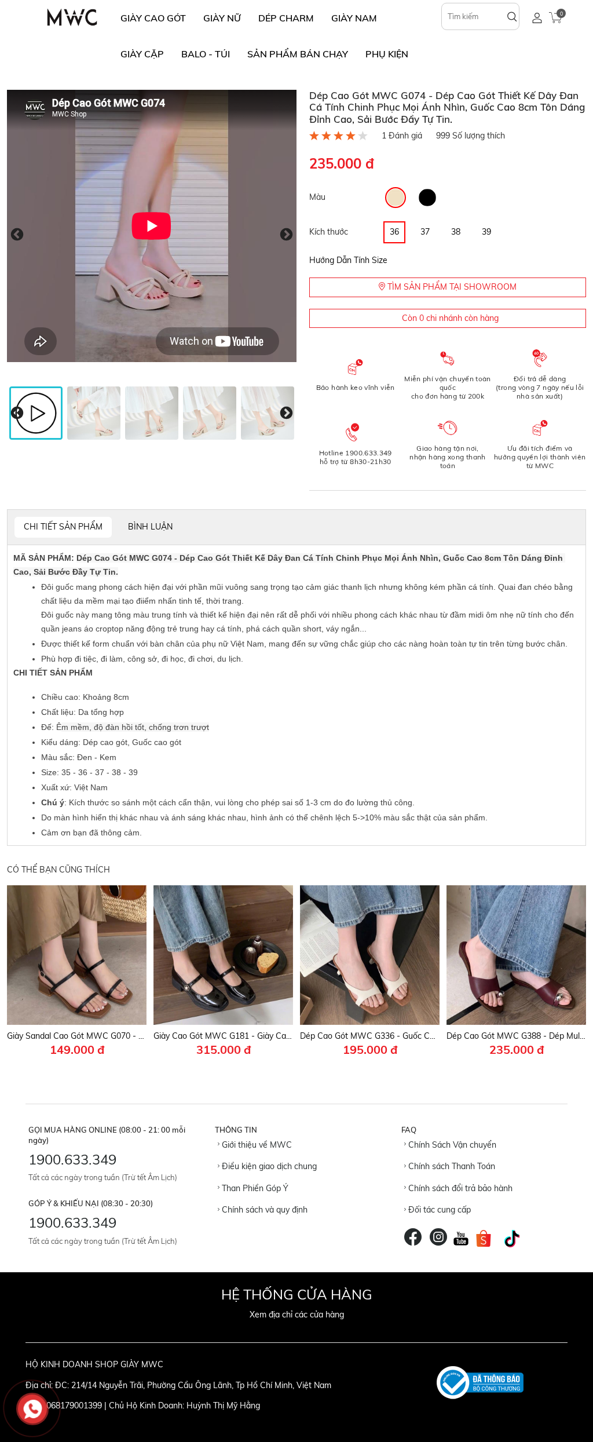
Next (286, 234)
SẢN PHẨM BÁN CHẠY (297, 54)
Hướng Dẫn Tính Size (348, 260)
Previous (17, 234)
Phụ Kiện (386, 54)
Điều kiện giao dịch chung (268, 1166)
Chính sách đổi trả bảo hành (459, 1188)
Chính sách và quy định (263, 1209)
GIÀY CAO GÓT (153, 18)
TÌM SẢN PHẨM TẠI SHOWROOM (451, 287)
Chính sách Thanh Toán (450, 1166)
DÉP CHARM (286, 18)
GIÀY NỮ (222, 18)
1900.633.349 (72, 1159)
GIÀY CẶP (142, 54)
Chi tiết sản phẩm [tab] (63, 526)
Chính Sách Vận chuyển (451, 1145)
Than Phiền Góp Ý (253, 1188)
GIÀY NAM (354, 18)
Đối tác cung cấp (438, 1209)
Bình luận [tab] (150, 526)
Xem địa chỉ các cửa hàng (297, 1314)
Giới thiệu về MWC (255, 1145)
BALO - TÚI (205, 54)
